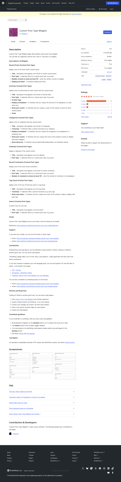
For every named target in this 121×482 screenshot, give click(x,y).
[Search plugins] (26, 20)
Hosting (9, 458)
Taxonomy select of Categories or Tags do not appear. (27, 397)
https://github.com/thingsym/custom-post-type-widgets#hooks (37, 225)
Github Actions (70, 342)
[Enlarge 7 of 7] (73, 375)
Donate (75, 458)
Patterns (31, 461)
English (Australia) (29, 470)
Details (13, 41)
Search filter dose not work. (18, 403)
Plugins (31, 458)
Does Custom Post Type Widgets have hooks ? (24, 414)
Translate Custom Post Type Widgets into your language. (30, 275)
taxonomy (108, 76)
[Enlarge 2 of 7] (28, 367)
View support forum (87, 132)
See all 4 (109, 72)
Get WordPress (113, 3)
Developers (53, 458)
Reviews (22, 41)
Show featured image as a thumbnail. (21, 408)
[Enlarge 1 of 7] (28, 355)
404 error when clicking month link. (20, 391)
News (8, 455)
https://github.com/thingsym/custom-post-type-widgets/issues (37, 241)
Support (109, 41)
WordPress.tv (55, 461)
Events (74, 455)
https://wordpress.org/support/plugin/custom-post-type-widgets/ (38, 238)
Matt (96, 455)
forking (21, 333)
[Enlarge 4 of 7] (51, 369)
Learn (52, 452)
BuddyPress (98, 461)
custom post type (100, 76)
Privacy (9, 461)
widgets (109, 79)
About (9, 452)
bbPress (97, 458)
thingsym (24, 34)
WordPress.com (99, 452)
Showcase (32, 452)
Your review (85, 117)
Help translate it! (77, 14)
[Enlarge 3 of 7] (51, 355)
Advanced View (86, 85)
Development (44, 41)
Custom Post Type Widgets (24, 299)
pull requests (31, 333)
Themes (31, 455)
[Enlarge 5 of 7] (73, 355)
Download (107, 32)
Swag (74, 461)
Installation (32, 41)
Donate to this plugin (88, 150)
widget (103, 79)
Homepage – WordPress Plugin (22, 273)
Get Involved (76, 452)
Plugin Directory (11, 9)
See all (110, 117)
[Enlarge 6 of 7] (73, 366)
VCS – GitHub (16, 270)
